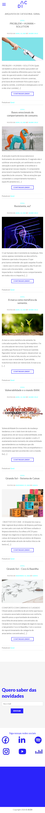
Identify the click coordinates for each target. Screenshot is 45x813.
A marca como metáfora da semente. (22, 301)
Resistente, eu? (22, 206)
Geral (22, 20)
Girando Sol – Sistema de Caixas (23, 478)
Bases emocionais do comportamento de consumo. (22, 114)
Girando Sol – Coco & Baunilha (22, 568)
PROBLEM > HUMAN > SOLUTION (22, 25)
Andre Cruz (33, 33)
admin (35, 485)
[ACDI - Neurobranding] (22, 4)
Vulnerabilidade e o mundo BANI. (22, 390)
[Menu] (4, 4)
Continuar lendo (22, 94)
